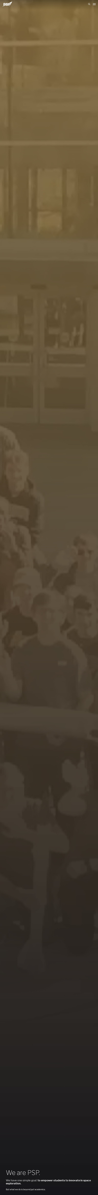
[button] (94, 4)
